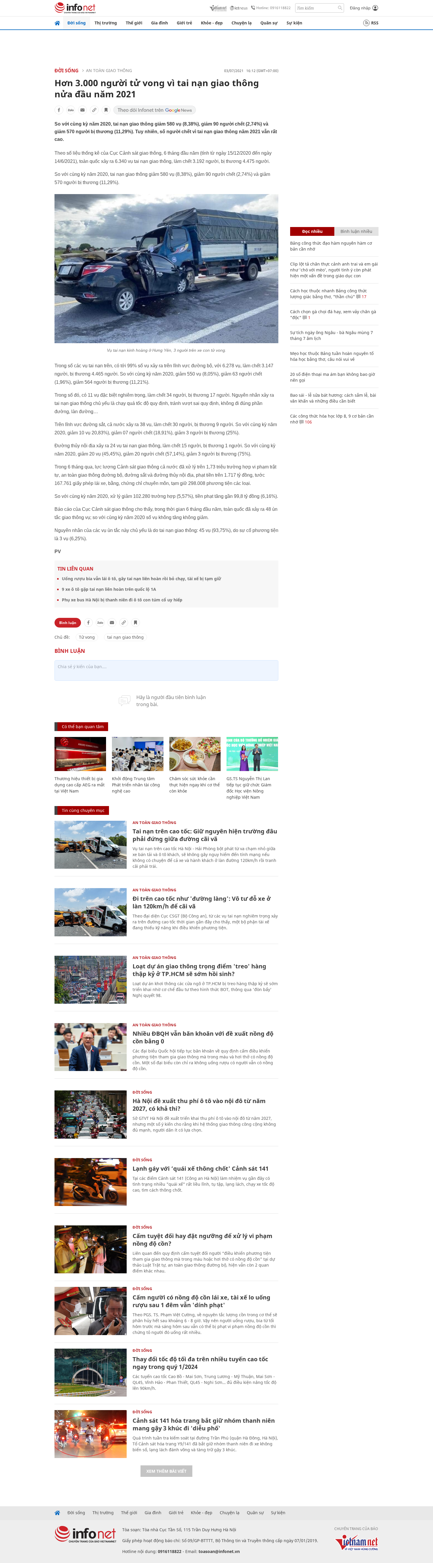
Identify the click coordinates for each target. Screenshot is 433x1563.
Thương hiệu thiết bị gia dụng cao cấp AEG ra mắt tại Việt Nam (79, 785)
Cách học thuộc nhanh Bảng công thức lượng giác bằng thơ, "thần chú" (328, 293)
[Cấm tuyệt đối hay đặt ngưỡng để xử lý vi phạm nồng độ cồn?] (90, 1249)
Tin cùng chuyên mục (83, 810)
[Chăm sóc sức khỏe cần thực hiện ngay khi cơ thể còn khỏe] (195, 754)
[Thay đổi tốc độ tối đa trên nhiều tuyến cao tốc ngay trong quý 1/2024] (90, 1373)
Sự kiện (294, 23)
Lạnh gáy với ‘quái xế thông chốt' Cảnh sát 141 (201, 1168)
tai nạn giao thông (125, 637)
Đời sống (76, 23)
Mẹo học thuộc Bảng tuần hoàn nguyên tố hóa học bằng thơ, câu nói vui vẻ (331, 356)
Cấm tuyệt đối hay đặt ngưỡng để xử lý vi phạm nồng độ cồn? (202, 1239)
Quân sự (269, 23)
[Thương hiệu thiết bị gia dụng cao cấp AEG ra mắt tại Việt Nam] (80, 754)
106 (308, 422)
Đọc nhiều (312, 231)
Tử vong (87, 637)
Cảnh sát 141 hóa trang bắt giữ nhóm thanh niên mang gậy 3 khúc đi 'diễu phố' (204, 1424)
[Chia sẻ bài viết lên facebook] (58, 110)
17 (363, 296)
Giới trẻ (184, 23)
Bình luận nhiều (356, 231)
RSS (375, 23)
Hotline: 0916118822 (273, 7)
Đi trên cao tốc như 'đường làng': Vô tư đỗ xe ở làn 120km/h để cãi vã (202, 902)
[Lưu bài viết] (106, 110)
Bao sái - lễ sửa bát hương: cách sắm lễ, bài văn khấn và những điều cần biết (333, 398)
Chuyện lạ (242, 23)
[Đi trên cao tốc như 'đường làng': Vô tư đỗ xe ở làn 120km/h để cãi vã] (90, 912)
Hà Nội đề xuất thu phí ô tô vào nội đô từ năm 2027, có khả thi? (199, 1104)
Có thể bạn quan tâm (83, 726)
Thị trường (106, 23)
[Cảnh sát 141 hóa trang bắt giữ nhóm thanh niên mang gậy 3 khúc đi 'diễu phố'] (90, 1434)
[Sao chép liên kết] (94, 110)
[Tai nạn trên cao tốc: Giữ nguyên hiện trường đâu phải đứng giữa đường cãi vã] (90, 845)
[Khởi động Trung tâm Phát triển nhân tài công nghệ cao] (137, 754)
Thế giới (134, 23)
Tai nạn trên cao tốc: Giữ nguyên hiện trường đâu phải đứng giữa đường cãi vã (205, 835)
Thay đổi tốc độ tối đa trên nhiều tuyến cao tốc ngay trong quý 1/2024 (200, 1363)
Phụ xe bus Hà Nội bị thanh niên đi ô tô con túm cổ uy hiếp (122, 600)
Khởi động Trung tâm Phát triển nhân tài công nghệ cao (136, 785)
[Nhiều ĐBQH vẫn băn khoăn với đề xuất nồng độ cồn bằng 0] (90, 1047)
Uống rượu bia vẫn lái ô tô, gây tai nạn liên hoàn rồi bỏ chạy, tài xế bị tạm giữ (141, 578)
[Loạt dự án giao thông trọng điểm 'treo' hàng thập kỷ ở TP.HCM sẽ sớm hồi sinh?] (90, 980)
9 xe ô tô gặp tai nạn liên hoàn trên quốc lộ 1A (109, 589)
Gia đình (159, 23)
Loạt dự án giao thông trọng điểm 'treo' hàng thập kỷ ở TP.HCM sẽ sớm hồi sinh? (199, 970)
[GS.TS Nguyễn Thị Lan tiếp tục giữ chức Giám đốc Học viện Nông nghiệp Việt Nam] (252, 754)
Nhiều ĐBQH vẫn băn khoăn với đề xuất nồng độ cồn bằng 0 (203, 1037)
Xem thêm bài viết (166, 1471)
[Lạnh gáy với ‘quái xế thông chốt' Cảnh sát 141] (90, 1182)
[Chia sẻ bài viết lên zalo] (70, 110)
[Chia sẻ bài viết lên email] (82, 110)
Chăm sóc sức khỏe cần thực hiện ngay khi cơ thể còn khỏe (194, 785)
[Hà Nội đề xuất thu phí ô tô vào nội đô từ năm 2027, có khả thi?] (90, 1114)
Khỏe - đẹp (212, 23)
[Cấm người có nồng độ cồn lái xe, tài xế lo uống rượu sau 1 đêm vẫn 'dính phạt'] (90, 1311)
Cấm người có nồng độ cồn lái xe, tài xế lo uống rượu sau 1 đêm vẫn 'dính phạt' (201, 1301)
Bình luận (67, 622)
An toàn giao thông (109, 70)
